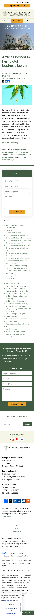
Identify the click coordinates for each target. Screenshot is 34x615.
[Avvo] (24, 501)
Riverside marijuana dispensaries (18, 319)
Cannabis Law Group (24, 605)
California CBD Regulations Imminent (14, 74)
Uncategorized (11, 321)
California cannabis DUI (14, 243)
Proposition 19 (11, 316)
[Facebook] (6, 501)
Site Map (17, 529)
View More (7, 516)
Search (27, 424)
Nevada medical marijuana (16, 306)
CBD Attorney (11, 228)
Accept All (11, 604)
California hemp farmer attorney (18, 245)
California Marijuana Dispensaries (18, 238)
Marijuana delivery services (16, 286)
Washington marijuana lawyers (17, 324)
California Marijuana (13, 233)
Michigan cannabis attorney (16, 301)
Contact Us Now (17, 212)
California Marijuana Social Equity (18, 240)
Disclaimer (17, 526)
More (28, 21)
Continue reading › (10, 142)
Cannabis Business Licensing (16, 266)
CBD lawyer (23, 152)
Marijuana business (13, 283)
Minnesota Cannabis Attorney (17, 304)
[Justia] (19, 501)
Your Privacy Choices (15, 553)
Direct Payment (17, 434)
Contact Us (17, 21)
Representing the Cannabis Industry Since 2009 (17, 349)
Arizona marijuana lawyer (15, 225)
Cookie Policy (9, 556)
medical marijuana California (16, 331)
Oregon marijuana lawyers (15, 314)
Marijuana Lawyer (12, 281)
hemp (8, 326)
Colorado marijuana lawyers (16, 268)
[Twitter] (10, 501)
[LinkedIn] (15, 501)
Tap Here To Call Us (17, 6)
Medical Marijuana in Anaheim (17, 291)
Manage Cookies (22, 556)
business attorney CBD (18, 155)
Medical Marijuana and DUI (16, 288)
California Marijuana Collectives (17, 235)
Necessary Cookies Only (11, 609)
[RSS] (28, 501)
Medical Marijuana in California (17, 293)
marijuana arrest (12, 329)
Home (6, 21)
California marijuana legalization (18, 258)
